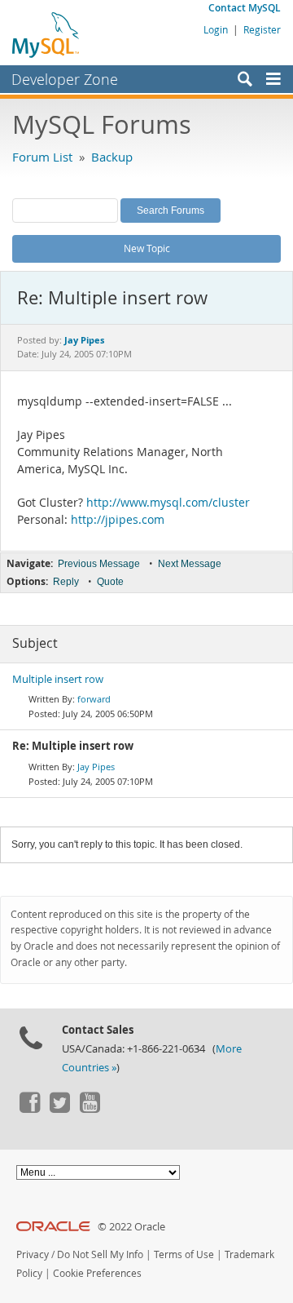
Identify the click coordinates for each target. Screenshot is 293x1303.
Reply (66, 581)
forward (94, 699)
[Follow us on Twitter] (59, 1109)
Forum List (42, 156)
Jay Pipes (96, 766)
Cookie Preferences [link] (97, 1273)
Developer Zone (64, 79)
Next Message (189, 564)
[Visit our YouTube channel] (90, 1109)
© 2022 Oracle (131, 1227)
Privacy (32, 1254)
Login (215, 29)
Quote (110, 581)
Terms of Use (184, 1254)
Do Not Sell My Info (100, 1254)
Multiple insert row (57, 679)
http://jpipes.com (117, 519)
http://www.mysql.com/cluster (168, 502)
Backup (112, 156)
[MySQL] (46, 34)
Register (262, 29)
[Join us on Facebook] (29, 1109)
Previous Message (99, 564)
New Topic (147, 248)
